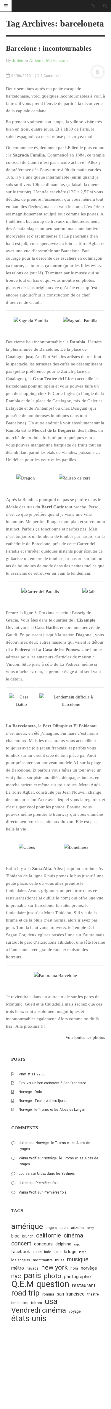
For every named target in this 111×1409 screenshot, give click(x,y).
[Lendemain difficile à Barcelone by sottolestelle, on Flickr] (70, 700)
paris (32, 1275)
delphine (63, 1244)
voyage (75, 1311)
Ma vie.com (57, 60)
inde (47, 1252)
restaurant (84, 1285)
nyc (16, 1276)
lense (82, 1252)
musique (78, 1259)
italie (57, 1252)
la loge (70, 1251)
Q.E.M (22, 1284)
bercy (90, 1228)
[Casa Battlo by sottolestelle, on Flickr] (21, 700)
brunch (27, 1236)
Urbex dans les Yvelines (56, 1173)
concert (21, 1243)
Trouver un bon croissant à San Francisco (52, 1083)
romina (48, 1294)
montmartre (42, 1260)
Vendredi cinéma (38, 1310)
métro (17, 1268)
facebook (20, 1251)
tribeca (36, 1303)
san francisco (71, 1294)
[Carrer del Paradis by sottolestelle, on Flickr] (40, 591)
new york (54, 1267)
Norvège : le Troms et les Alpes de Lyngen (52, 1110)
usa (51, 1301)
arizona (77, 1227)
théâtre (93, 1294)
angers (51, 1227)
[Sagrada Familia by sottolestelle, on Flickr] (31, 320)
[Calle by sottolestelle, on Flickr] (89, 591)
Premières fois (47, 1183)
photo (52, 1276)
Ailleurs (36, 60)
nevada (32, 1268)
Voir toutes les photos (85, 1037)
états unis (28, 1318)
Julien (17, 60)
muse (59, 1260)
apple (63, 1227)
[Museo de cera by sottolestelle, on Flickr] (75, 477)
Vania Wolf (27, 1192)
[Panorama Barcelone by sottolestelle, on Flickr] (55, 975)
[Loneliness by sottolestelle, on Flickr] (76, 847)
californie (48, 1235)
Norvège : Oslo (30, 1092)
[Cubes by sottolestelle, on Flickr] (27, 847)
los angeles (20, 1260)
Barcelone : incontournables (48, 48)
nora (74, 1268)
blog (15, 1236)
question (52, 1284)
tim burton (19, 1303)
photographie (77, 1276)
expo (77, 1244)
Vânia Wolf (27, 1158)
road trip (25, 1293)
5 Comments (51, 76)
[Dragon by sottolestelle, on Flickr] (25, 477)
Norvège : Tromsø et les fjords (43, 1101)
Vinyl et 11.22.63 (32, 1074)
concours (43, 1244)
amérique (27, 1226)
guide (37, 1252)
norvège (89, 1268)
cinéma (73, 1235)
